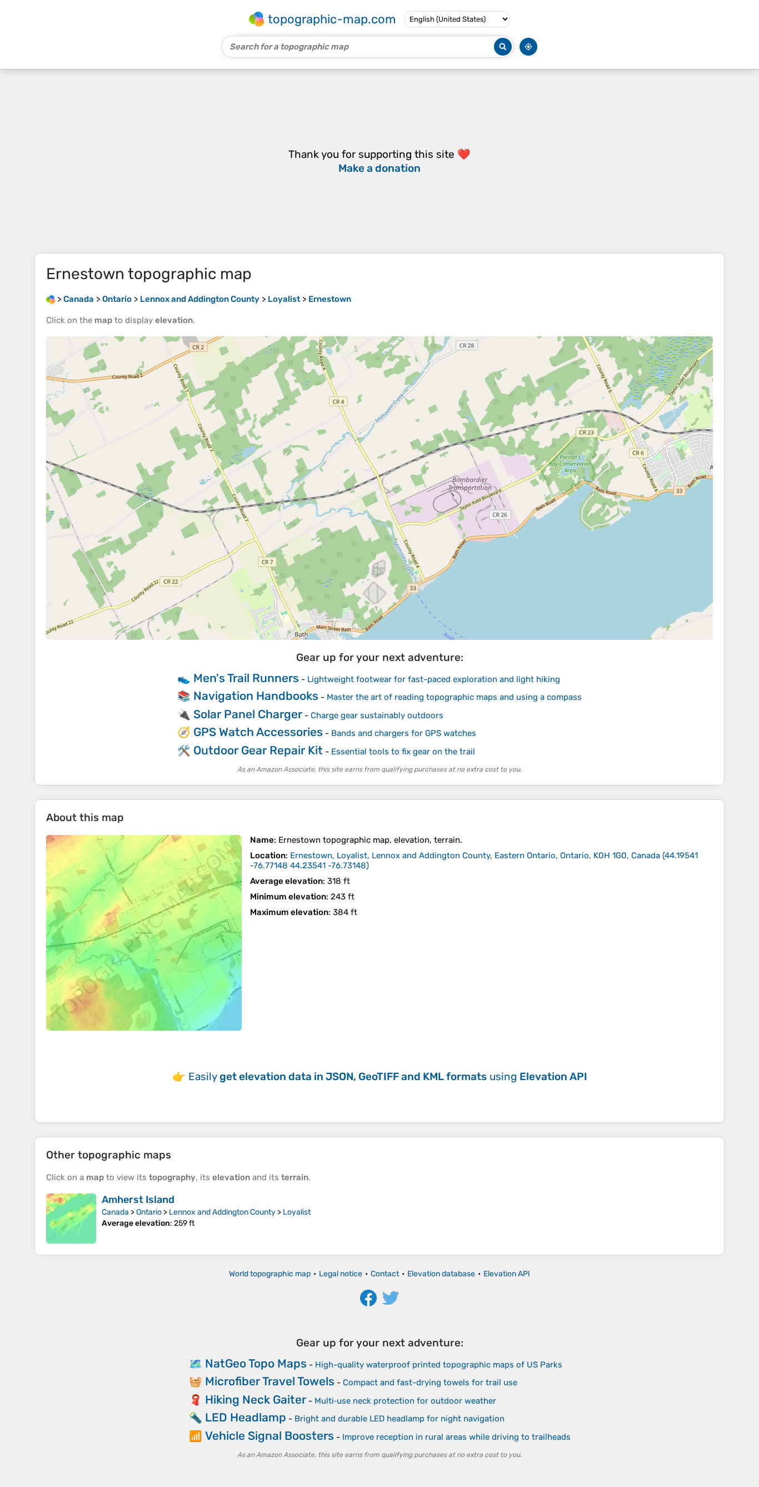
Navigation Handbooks (255, 696)
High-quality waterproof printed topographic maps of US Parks (438, 1365)
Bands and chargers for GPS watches (403, 733)
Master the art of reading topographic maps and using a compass (454, 697)
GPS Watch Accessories (258, 732)
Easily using (387, 1076)
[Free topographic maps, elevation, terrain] (50, 299)
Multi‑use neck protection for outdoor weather (405, 1401)
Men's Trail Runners (246, 678)
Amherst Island (138, 1199)
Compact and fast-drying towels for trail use (430, 1382)
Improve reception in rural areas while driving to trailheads (456, 1437)
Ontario (149, 1212)
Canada (115, 1212)
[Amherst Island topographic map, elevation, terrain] (71, 1218)
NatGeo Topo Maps (256, 1363)
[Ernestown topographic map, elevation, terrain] (144, 933)
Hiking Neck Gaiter (255, 1399)
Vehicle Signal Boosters (269, 1436)
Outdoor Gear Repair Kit (258, 750)
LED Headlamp (245, 1417)
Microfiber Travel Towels (269, 1381)
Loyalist (297, 1212)
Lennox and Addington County (222, 1212)
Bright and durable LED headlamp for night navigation (399, 1419)
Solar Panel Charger (247, 714)
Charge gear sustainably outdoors (377, 715)
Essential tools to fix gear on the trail (403, 752)
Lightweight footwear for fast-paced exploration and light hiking (433, 679)
